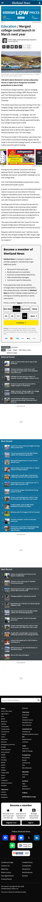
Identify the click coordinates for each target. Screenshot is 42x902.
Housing (3, 760)
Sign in (30, 822)
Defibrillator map (29, 797)
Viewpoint (4, 797)
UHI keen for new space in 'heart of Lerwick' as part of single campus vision (25, 377)
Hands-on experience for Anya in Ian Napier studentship (23, 575)
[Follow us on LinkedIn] (37, 837)
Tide (23, 777)
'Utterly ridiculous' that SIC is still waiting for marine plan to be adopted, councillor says (24, 370)
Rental (24, 760)
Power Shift (5, 773)
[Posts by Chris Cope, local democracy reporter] (4, 40)
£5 (12, 316)
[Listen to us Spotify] (12, 845)
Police (3, 768)
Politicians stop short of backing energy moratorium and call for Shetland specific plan (25, 528)
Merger (15, 350)
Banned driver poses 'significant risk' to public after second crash (25, 483)
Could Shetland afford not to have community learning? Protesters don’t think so (24, 400)
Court (3, 737)
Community (5, 726)
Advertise (4, 869)
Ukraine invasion (6, 783)
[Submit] (38, 700)
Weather (4, 785)
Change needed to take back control (23, 596)
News (3, 708)
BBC (23, 737)
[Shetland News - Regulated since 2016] (21, 853)
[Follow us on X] (29, 837)
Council (3, 734)
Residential (26, 758)
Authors (24, 786)
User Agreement (7, 876)
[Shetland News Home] (21, 4)
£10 (24, 316)
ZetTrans (25, 742)
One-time (7, 309)
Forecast (25, 774)
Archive (25, 781)
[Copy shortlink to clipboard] (20, 46)
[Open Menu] (2, 3)
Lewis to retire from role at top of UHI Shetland (24, 362)
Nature (3, 765)
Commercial (27, 729)
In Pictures (25, 715)
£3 (6, 316)
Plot (23, 765)
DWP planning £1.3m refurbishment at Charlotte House (24, 648)
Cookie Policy (27, 862)
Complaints (26, 866)
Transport (4, 780)
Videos (24, 792)
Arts (2, 716)
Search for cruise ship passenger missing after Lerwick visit (25, 446)
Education (8, 26)
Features (25, 712)
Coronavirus (5, 732)
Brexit (3, 719)
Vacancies (25, 748)
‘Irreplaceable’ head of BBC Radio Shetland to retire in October (22, 505)
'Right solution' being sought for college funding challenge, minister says (25, 392)
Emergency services (8, 744)
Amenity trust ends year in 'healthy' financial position (23, 582)
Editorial (25, 708)
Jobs (24, 746)
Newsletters (26, 789)
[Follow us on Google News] (25, 845)
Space (3, 775)
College (9, 350)
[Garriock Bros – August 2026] (21, 157)
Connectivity (5, 729)
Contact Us (5, 866)
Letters (3, 792)
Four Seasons (26, 725)
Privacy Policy (6, 879)
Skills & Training (27, 751)
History (3, 757)
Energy (3, 747)
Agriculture (5, 714)
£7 (18, 316)
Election (3, 742)
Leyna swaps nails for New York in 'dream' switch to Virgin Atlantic (25, 469)
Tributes (25, 717)
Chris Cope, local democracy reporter (22, 39)
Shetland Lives (27, 722)
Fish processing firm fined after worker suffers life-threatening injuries (24, 454)
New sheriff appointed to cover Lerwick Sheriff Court (24, 461)
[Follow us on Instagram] (13, 837)
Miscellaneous (27, 768)
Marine (3, 762)
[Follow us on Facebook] (5, 837)
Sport (3, 778)
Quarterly (25, 309)
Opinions (4, 789)
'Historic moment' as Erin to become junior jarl (23, 520)
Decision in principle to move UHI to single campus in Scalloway (23, 384)
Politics (3, 770)
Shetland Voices (27, 720)
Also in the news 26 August (20, 655)
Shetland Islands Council (30, 734)
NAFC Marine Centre (25, 350)
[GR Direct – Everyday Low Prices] (21, 13)
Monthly (16, 309)
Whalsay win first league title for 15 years (25, 512)
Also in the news (6, 711)
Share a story (6, 872)
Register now (11, 822)
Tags (23, 784)
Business (4, 721)
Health (3, 755)
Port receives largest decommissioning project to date (24, 491)
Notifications (27, 872)
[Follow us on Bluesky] (21, 837)
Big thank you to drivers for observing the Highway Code (25, 604)
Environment (5, 752)
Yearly (34, 309)
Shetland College (12, 353)
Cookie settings (7, 862)
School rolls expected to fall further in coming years (24, 641)
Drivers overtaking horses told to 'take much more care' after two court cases (24, 498)
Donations (26, 869)
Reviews (4, 795)
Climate (3, 724)
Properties (26, 755)
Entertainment (6, 750)
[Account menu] (39, 3)
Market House (26, 739)
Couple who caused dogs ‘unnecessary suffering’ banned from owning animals (24, 476)
